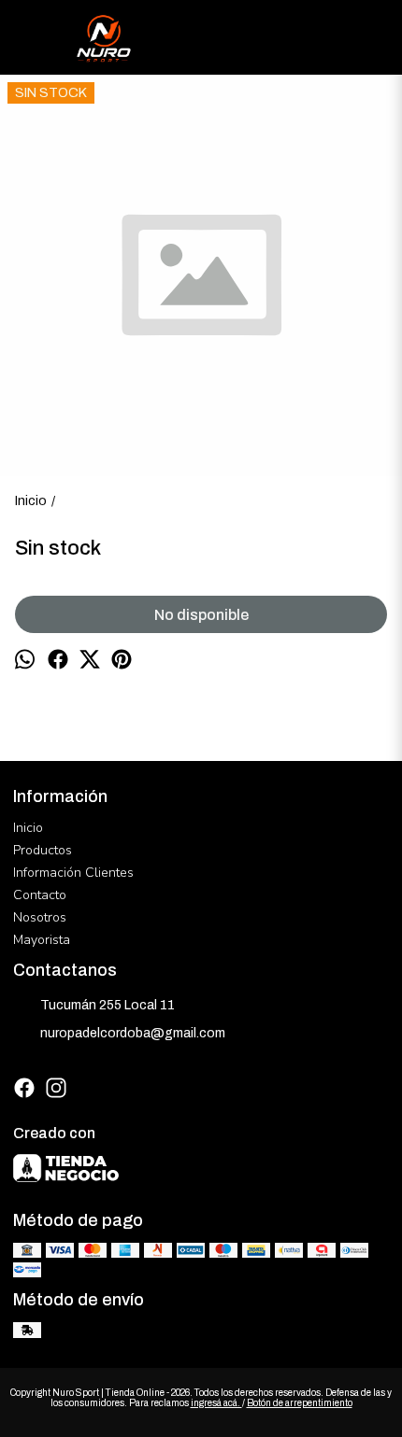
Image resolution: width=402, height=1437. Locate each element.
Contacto (39, 895)
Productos (42, 850)
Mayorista (41, 940)
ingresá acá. (216, 1403)
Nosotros (39, 917)
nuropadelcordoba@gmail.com (132, 1033)
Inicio (28, 828)
